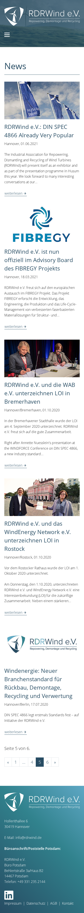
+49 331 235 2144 (31, 881)
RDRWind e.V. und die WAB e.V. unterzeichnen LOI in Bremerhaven (39, 393)
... (23, 762)
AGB (53, 903)
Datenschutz (35, 903)
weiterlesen (14, 193)
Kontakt (67, 903)
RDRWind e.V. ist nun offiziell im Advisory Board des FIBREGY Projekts (38, 260)
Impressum (13, 903)
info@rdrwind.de (29, 837)
